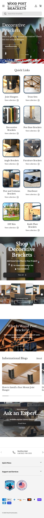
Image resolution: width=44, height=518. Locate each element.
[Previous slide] (2, 294)
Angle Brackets (11, 160)
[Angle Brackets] (11, 148)
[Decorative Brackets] (11, 115)
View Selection (11, 46)
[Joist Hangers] (11, 84)
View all (39, 358)
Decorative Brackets (11, 128)
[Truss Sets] (32, 84)
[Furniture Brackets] (32, 148)
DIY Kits (12, 224)
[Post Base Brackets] (32, 115)
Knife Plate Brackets (32, 225)
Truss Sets (32, 97)
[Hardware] (32, 178)
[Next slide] (42, 294)
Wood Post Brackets (11, 513)
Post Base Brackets (32, 127)
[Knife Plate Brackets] (32, 212)
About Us (22, 344)
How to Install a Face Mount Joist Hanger (18, 388)
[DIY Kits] (11, 212)
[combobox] (22, 14)
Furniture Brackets (32, 160)
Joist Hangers (11, 97)
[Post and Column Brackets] (11, 178)
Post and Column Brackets (11, 192)
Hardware (32, 191)
